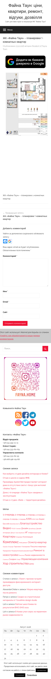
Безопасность (15, 524)
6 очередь (14, 519)
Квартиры (9, 536)
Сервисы (5, 559)
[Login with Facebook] (5, 241)
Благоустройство (31, 523)
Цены (31, 564)
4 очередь (39, 515)
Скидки (12, 559)
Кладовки (19, 537)
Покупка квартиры (38, 546)
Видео (7, 528)
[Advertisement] (25, 164)
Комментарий (10, 256)
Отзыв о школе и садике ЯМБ (16, 478)
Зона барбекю (19, 532)
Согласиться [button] (41, 670)
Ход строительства (16, 563)
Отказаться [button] (20, 675)
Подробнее (32, 675)
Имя (5, 291)
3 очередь (30, 515)
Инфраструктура (34, 533)
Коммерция (28, 537)
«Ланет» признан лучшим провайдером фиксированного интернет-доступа (22, 582)
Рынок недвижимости (35, 555)
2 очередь (20, 514)
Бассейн (6, 524)
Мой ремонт (23, 542)
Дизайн (24, 528)
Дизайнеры (32, 528)
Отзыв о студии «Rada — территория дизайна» (24, 500)
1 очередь (8, 514)
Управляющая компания (34, 559)
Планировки (26, 547)
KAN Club (35, 519)
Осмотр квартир (37, 542)
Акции (41, 519)
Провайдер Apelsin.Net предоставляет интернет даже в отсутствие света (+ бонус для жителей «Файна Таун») (25, 485)
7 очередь (22, 519)
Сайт (5, 312)
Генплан (18, 528)
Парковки (17, 547)
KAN (28, 518)
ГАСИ (13, 528)
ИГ (26, 532)
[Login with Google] (10, 241)
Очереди (10, 546)
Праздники (7, 551)
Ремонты (21, 555)
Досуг (13, 533)
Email (6, 302)
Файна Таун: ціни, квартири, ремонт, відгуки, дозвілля (25, 11)
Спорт (18, 559)
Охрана (5, 546)
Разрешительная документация (22, 551)
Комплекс (11, 542)
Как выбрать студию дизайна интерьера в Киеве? (25, 474)
